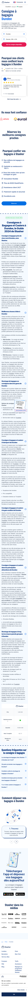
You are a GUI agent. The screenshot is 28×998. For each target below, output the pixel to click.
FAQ (3, 964)
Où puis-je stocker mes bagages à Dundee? (12, 765)
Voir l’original (11, 93)
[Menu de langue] (14, 2)
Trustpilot (6, 254)
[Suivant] (16, 841)
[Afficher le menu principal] (25, 2)
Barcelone (5, 954)
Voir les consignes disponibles (14, 44)
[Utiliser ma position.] (24, 34)
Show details (21, 990)
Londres (4, 951)
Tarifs (16, 961)
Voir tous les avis (13, 99)
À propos (4, 961)
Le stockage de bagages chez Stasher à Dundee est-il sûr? (13, 759)
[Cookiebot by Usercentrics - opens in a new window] (19, 977)
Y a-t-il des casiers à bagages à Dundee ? (11, 786)
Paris (16, 951)
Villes (6, 942)
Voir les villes (5, 957)
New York (18, 954)
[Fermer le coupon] (26, 401)
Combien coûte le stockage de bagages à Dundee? (11, 772)
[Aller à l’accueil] (5, 2)
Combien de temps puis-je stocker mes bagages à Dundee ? (12, 779)
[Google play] (8, 894)
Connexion (20, 2)
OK (14, 994)
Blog (3, 967)
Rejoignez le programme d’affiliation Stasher (18, 969)
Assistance (18, 964)
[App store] (20, 894)
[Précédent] (11, 841)
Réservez (14, 203)
